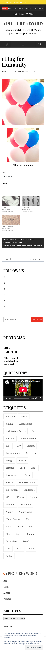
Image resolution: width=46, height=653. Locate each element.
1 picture (10, 416)
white (39, 245)
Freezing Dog (34, 259)
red (35, 245)
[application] (23, 390)
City (19, 446)
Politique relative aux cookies (29, 643)
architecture (25, 424)
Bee (5, 581)
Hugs (4, 207)
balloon (10, 245)
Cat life (19, 8)
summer (31, 534)
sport (18, 534)
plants (20, 526)
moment (10, 504)
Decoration (31, 453)
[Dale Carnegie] (11, 220)
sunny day (11, 541)
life (8, 497)
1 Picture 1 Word (23, 23)
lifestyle (20, 497)
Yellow (9, 556)
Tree (8, 548)
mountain (26, 504)
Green (27, 475)
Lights (8, 259)
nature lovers (13, 519)
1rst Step (25, 207)
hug (19, 245)
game (34, 468)
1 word (24, 416)
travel (26, 541)
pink (8, 526)
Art (33, 431)
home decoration (27, 482)
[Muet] (36, 399)
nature (9, 512)
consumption (13, 453)
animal (9, 424)
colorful (30, 446)
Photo (29, 519)
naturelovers (25, 512)
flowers (10, 468)
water (19, 548)
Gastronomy (12, 475)
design (9, 460)
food (22, 468)
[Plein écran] (40, 399)
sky (8, 534)
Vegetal (7, 599)
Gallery (17, 240)
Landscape (29, 490)
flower (22, 460)
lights (33, 497)
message (25, 245)
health (9, 482)
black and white (29, 438)
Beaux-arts (9, 626)
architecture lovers (16, 431)
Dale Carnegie (7, 226)
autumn (10, 438)
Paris (31, 245)
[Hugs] (11, 201)
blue (16, 245)
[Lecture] (6, 399)
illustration (12, 490)
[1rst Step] (31, 201)
